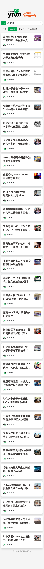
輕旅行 (21, 29)
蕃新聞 (12, 29)
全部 (5, 29)
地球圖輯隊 (32, 29)
